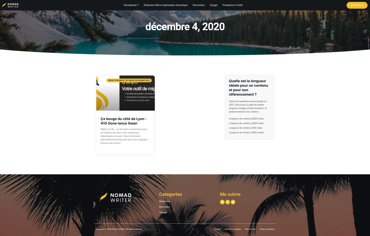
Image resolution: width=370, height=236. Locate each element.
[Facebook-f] (227, 202)
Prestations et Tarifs (233, 5)
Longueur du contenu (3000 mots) (246, 118)
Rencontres (199, 5)
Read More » (106, 150)
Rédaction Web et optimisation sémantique (166, 5)
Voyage (214, 5)
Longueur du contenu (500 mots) (245, 128)
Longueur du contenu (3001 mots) (246, 132)
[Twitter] (233, 202)
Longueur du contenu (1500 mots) (246, 123)
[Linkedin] (222, 202)
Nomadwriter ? (131, 5)
